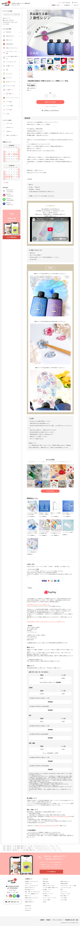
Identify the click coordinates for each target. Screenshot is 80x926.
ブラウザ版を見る (12, 237)
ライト (16, 22)
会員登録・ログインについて (31, 881)
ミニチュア (11, 20)
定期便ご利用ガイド (29, 901)
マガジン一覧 (28, 908)
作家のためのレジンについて (31, 897)
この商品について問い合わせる (51, 110)
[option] (50, 33)
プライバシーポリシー (57, 920)
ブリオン (7, 23)
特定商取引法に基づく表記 (71, 920)
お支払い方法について (30, 887)
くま (4, 23)
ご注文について (28, 883)
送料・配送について (29, 889)
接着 (4, 20)
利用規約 (48, 920)
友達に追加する (10, 200)
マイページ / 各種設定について (32, 893)
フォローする (10, 191)
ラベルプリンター (6, 22)
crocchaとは (27, 910)
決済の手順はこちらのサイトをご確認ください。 (39, 604)
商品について (28, 895)
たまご (12, 22)
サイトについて (28, 899)
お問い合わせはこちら (13, 901)
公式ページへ (10, 204)
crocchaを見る (50, 491)
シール (6, 20)
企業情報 (42, 920)
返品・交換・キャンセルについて (32, 891)
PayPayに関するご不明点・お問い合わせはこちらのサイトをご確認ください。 (46, 621)
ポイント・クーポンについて (31, 885)
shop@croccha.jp (54, 816)
